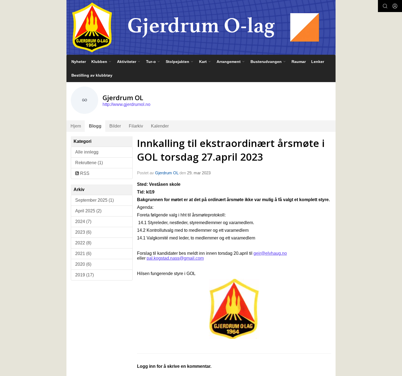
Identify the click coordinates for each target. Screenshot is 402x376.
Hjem (76, 126)
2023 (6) (83, 232)
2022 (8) (83, 243)
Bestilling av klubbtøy (91, 75)
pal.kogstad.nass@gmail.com (175, 258)
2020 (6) (83, 264)
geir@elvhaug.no (270, 253)
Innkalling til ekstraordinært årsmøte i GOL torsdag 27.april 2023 (231, 150)
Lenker (317, 61)
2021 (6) (83, 253)
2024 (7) (83, 221)
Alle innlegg (86, 152)
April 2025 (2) (88, 211)
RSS (84, 173)
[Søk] (385, 6)
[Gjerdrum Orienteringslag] (201, 27)
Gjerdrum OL (166, 172)
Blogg (95, 126)
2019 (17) (84, 275)
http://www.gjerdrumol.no (126, 104)
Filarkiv (136, 126)
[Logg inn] (395, 6)
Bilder (115, 126)
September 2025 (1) (94, 200)
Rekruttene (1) (89, 162)
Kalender (160, 126)
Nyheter (78, 61)
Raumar (299, 61)
